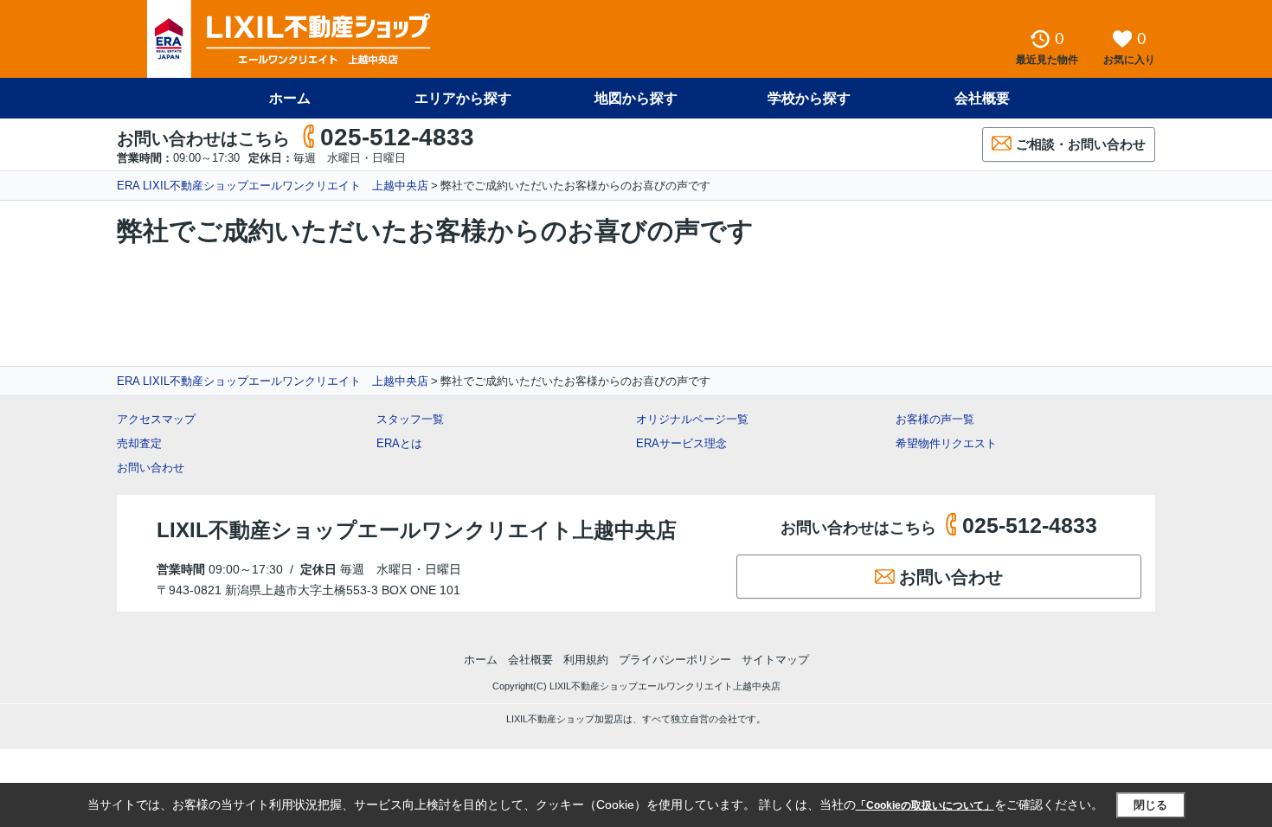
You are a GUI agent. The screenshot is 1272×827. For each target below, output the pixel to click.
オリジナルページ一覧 (692, 419)
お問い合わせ (150, 467)
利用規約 (585, 659)
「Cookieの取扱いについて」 (925, 805)
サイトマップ (775, 659)
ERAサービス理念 (681, 443)
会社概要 (982, 98)
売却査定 (139, 443)
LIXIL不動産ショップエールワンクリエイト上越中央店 (417, 530)
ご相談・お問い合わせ (1081, 144)
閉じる (1150, 804)
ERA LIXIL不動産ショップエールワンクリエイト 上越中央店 (272, 185)
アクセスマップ (156, 419)
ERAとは (399, 443)
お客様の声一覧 (935, 419)
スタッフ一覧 (410, 419)
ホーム (290, 98)
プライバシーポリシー (675, 659)
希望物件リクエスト (946, 443)
